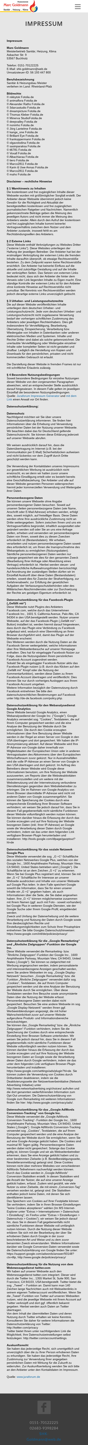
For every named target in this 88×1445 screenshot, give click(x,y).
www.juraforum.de (28, 1376)
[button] (78, 6)
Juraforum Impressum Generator (38, 395)
